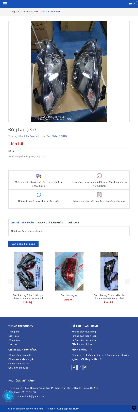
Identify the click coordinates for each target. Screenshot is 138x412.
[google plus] (85, 367)
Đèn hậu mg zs (69, 295)
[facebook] (80, 367)
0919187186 (29, 392)
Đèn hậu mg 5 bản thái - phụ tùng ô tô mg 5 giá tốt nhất (28, 296)
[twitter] (74, 367)
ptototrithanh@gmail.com (30, 396)
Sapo (76, 408)
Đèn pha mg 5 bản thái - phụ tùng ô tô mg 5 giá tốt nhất (109, 296)
